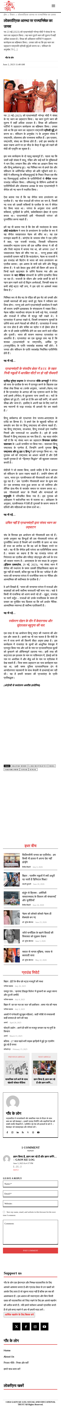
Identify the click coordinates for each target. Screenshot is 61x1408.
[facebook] (7, 1132)
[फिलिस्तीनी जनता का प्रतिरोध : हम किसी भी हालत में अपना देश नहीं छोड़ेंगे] (12, 860)
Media (52, 766)
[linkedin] (17, 1132)
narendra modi (12, 769)
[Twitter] (13, 72)
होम (5, 14)
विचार (12, 14)
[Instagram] (35, 1326)
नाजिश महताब (8, 986)
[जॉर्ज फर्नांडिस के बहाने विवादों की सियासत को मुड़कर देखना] (12, 936)
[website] (33, 1132)
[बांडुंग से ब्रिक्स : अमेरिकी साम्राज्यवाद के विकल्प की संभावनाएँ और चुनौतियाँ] (12, 898)
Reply (16, 1170)
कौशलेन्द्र (7, 1049)
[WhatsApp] (20, 72)
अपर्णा (6, 1022)
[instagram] (12, 1132)
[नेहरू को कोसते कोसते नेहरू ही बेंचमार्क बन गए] (12, 917)
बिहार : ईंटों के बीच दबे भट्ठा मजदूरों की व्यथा (23, 981)
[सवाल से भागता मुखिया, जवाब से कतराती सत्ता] (12, 955)
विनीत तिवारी (26, 867)
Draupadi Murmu (19, 766)
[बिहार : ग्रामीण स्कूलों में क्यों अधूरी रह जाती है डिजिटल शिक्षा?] (12, 879)
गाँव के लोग (9, 58)
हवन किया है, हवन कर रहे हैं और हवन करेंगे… (44, 1081)
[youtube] (38, 1132)
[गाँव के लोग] (12, 1102)
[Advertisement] (30, 811)
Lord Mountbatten (38, 766)
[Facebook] (7, 72)
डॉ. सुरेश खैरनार (27, 922)
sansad (24, 769)
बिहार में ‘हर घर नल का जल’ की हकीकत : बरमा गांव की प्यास (30, 1004)
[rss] (23, 1132)
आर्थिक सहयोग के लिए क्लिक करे (19, 1314)
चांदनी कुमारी (26, 884)
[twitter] (28, 1132)
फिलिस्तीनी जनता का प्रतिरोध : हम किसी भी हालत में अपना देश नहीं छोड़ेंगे (39, 858)
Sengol (33, 769)
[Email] (27, 72)
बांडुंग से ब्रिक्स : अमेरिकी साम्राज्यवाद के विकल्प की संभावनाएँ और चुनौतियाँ (39, 896)
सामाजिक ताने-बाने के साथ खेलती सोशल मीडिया (16, 1081)
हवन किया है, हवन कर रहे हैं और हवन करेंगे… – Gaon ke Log (35, 1158)
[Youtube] (44, 1326)
